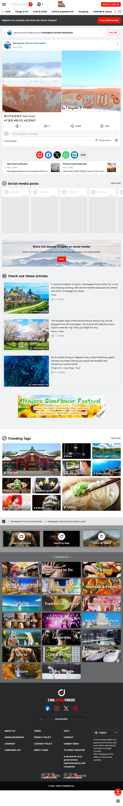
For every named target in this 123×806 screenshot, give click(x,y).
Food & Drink (40, 11)
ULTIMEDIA (66, 786)
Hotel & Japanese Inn (63, 11)
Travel (7, 11)
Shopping (83, 11)
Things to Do (21, 11)
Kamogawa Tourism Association (29, 43)
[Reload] (116, 140)
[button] (115, 12)
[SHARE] (83, 155)
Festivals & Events (102, 11)
